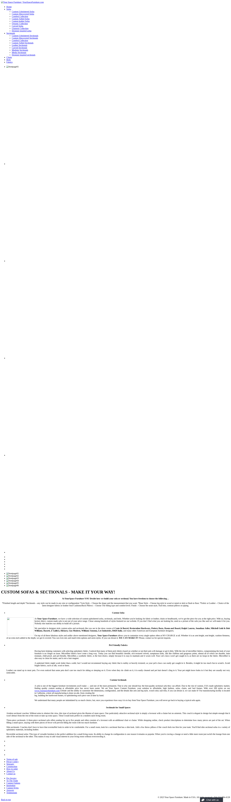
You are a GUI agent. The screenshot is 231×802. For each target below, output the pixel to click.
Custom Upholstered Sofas (23, 11)
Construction (11, 766)
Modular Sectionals (20, 50)
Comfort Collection (20, 16)
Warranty (10, 764)
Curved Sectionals (19, 48)
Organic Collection (20, 23)
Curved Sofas (17, 26)
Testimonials (11, 793)
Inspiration (10, 785)
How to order (12, 769)
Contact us (10, 774)
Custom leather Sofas (21, 21)
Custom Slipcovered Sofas (23, 14)
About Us (10, 771)
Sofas (8, 9)
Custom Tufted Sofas (21, 19)
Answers (10, 790)
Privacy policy (12, 762)
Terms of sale (12, 759)
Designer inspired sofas (21, 31)
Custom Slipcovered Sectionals (25, 38)
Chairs (9, 57)
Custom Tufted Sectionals (22, 43)
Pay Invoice (11, 778)
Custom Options (13, 783)
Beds (8, 60)
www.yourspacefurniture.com (47, 690)
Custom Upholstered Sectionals (25, 36)
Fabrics (9, 62)
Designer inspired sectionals (23, 55)
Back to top (6, 800)
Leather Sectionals (19, 45)
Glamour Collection (20, 28)
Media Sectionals (19, 52)
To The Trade (12, 781)
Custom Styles (12, 788)
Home (9, 7)
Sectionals (10, 33)
